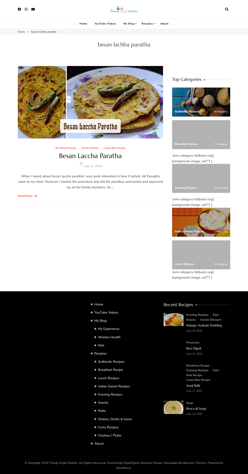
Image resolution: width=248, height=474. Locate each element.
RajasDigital (131, 463)
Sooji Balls (193, 385)
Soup (189, 403)
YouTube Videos (105, 23)
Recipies (147, 23)
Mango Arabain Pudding (204, 325)
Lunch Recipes (108, 378)
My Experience (108, 329)
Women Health (109, 337)
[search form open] (226, 9)
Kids (101, 345)
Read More (25, 196)
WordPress (123, 468)
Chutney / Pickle (109, 435)
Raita (102, 411)
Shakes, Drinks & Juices (115, 419)
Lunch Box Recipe (114, 148)
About (164, 23)
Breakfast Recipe (66, 148)
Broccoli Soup (196, 408)
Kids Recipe (194, 375)
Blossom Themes (194, 463)
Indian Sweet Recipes (114, 386)
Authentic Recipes (111, 361)
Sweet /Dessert (210, 320)
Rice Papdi (193, 348)
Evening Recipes (110, 394)
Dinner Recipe (90, 148)
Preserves (193, 343)
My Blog (128, 23)
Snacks (103, 402)
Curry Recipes (108, 427)
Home (83, 23)
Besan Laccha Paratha (90, 156)
